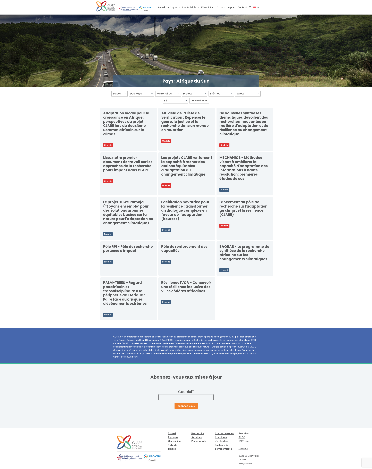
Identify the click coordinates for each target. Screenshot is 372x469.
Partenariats (198, 441)
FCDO (242, 437)
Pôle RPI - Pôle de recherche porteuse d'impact (128, 248)
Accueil (161, 7)
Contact (242, 7)
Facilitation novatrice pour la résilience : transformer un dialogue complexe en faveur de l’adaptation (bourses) (185, 210)
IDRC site (244, 441)
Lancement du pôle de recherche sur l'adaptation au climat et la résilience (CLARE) (243, 208)
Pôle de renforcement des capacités (184, 248)
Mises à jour (207, 7)
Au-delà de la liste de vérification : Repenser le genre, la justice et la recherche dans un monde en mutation (185, 121)
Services (196, 437)
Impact (232, 7)
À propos (172, 7)
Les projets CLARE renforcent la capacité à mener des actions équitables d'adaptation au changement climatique (186, 166)
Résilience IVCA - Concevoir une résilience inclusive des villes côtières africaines (186, 286)
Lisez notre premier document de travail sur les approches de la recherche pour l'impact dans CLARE (127, 164)
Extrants (221, 7)
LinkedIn (243, 448)
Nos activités (189, 7)
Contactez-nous (224, 433)
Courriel (186, 391)
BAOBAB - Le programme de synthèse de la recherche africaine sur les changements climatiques (244, 252)
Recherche (197, 433)
